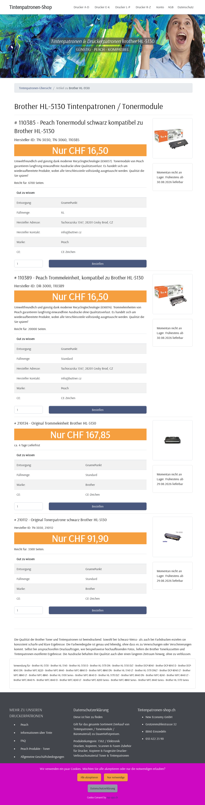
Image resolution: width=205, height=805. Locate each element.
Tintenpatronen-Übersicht (35, 88)
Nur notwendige (116, 777)
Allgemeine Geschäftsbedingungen (42, 757)
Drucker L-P (122, 7)
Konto (160, 7)
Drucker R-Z (143, 7)
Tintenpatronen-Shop (30, 7)
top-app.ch (112, 797)
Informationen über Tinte (36, 733)
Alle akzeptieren (89, 777)
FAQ (23, 741)
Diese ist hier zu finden (87, 717)
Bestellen (98, 264)
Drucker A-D (81, 7)
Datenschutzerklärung (102, 788)
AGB (171, 7)
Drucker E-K (102, 7)
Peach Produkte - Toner (35, 749)
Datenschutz (186, 7)
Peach (24, 724)
